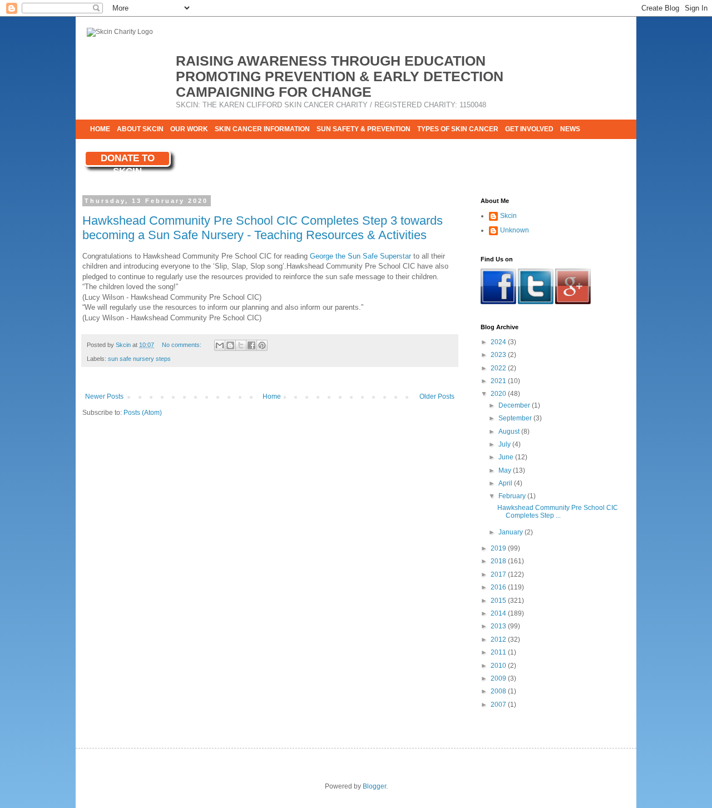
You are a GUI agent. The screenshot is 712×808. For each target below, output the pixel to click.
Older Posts (436, 396)
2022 (499, 368)
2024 (499, 342)
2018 (499, 561)
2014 (499, 613)
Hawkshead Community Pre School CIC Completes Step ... (557, 511)
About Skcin (140, 129)
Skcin (508, 216)
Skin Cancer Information (262, 129)
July (505, 444)
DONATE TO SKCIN (128, 160)
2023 (499, 355)
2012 (499, 639)
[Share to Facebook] (251, 345)
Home (100, 129)
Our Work (189, 129)
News (570, 129)
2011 (499, 652)
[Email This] (219, 345)
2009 (499, 678)
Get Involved (529, 129)
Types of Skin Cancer (457, 129)
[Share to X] (240, 345)
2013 (499, 626)
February (512, 496)
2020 (499, 394)
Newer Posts (104, 396)
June (506, 457)
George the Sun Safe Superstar (360, 256)
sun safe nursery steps (139, 358)
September (515, 418)
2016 (499, 587)
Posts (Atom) (142, 413)
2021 (499, 381)
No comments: (182, 344)
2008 (499, 691)
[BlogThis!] (230, 345)
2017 (499, 574)
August (509, 431)
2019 (499, 548)
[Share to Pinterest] (262, 345)
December (515, 405)
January (511, 532)
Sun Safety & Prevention (364, 129)
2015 (499, 600)
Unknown (514, 230)
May (505, 470)
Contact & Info (118, 148)
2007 (499, 704)
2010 (499, 666)
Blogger (374, 786)
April (506, 483)
